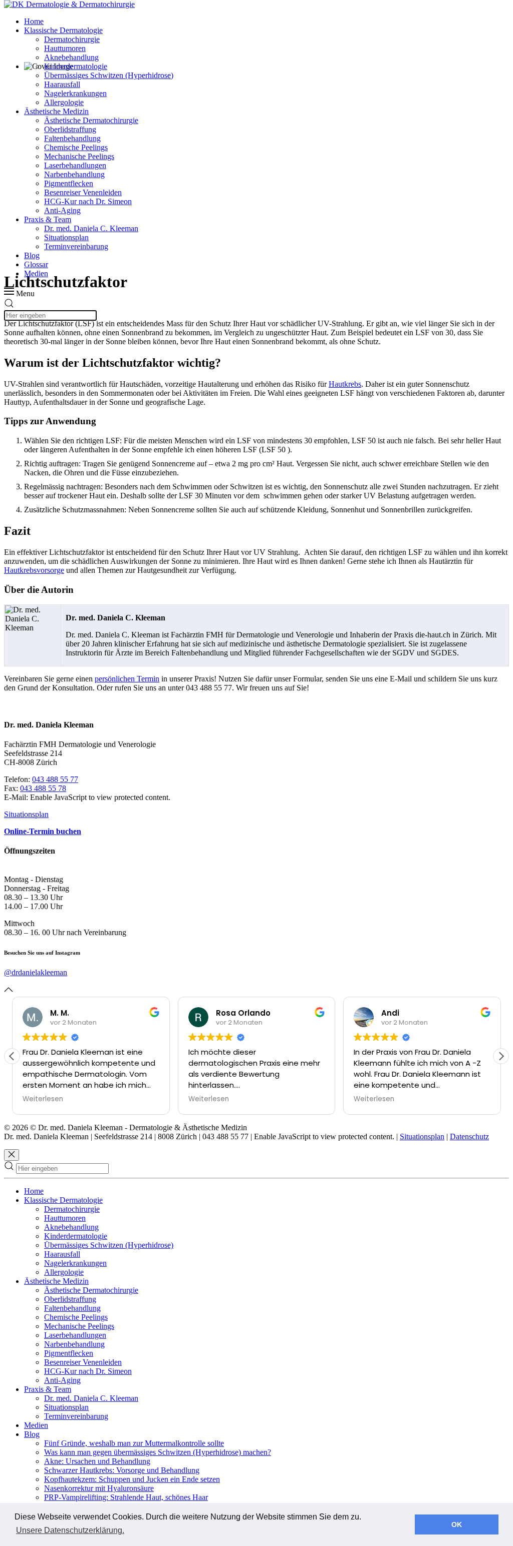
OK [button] (456, 1524)
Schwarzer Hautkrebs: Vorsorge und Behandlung (121, 1470)
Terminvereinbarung (76, 246)
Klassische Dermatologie (63, 30)
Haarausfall (62, 84)
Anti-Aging (62, 210)
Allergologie (64, 102)
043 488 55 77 (55, 779)
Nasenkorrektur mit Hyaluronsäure (99, 1488)
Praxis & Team (47, 219)
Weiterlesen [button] (43, 1099)
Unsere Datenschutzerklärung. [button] (70, 1530)
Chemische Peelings (76, 147)
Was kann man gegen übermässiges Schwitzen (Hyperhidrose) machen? (157, 1452)
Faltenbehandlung (72, 138)
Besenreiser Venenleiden (83, 192)
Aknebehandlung (71, 57)
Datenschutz (469, 1136)
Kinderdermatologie (75, 66)
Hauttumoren (65, 48)
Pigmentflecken (68, 183)
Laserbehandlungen (75, 165)
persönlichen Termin (127, 678)
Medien (36, 273)
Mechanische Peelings (79, 156)
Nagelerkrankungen (75, 93)
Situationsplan (66, 237)
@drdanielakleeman (35, 972)
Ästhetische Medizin (56, 111)
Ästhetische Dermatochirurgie (91, 120)
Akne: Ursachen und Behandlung (97, 1461)
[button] (500, 1056)
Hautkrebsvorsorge (34, 570)
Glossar (36, 264)
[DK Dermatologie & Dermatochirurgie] (69, 4)
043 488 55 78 (43, 788)
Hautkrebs (345, 384)
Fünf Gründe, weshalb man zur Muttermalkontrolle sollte (134, 1443)
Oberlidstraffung (70, 129)
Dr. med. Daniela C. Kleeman (91, 228)
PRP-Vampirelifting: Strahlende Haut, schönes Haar (126, 1497)
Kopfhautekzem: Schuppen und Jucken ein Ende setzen (132, 1479)
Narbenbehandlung (74, 174)
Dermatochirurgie (72, 39)
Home (34, 21)
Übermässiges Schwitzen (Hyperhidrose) (108, 75)
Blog (32, 255)
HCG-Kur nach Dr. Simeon (88, 201)
